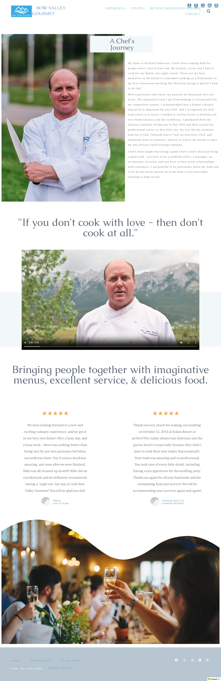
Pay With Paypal (41, 660)
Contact (192, 14)
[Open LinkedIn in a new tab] (200, 660)
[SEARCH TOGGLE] (208, 11)
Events (137, 8)
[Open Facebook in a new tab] (176, 660)
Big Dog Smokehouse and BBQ (175, 8)
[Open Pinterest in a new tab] (207, 660)
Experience (114, 8)
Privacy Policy (70, 660)
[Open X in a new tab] (184, 660)
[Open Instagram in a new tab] (192, 660)
